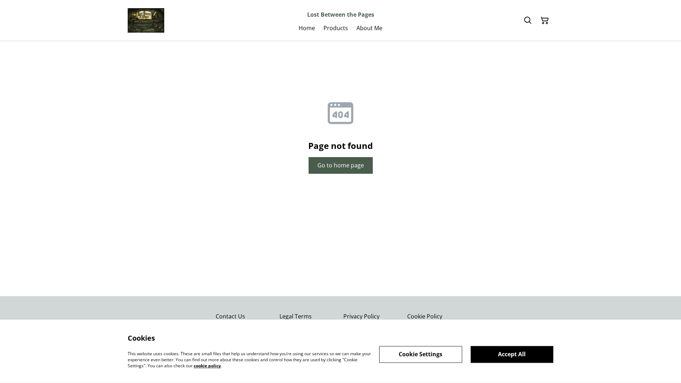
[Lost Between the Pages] (146, 20)
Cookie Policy (424, 316)
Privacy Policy (361, 316)
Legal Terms (295, 316)
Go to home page (340, 165)
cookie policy (207, 365)
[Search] (527, 20)
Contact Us (230, 316)
